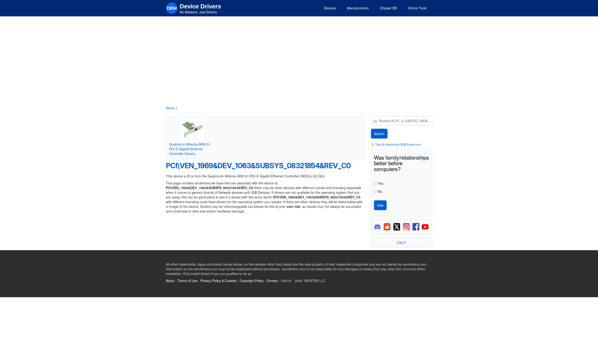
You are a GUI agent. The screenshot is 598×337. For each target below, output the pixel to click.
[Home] (172, 7)
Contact (272, 280)
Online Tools (417, 8)
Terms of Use (187, 280)
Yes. (381, 183)
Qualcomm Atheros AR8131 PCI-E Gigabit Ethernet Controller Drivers (189, 149)
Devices (330, 8)
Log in (401, 242)
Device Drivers (200, 6)
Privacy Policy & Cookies (218, 280)
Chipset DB (388, 8)
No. (380, 191)
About (170, 280)
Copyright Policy (251, 280)
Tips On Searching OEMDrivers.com (397, 144)
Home (170, 108)
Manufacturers (358, 8)
